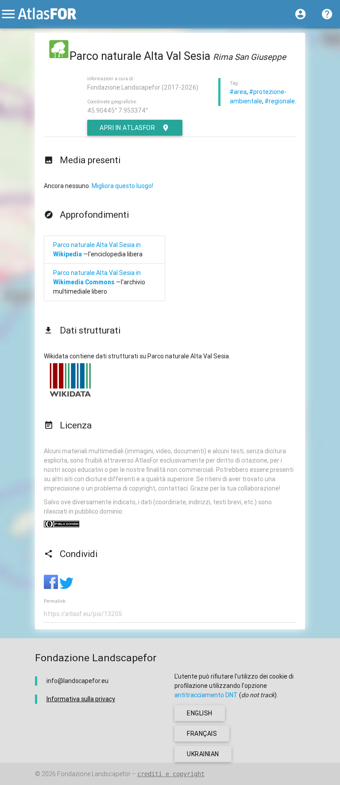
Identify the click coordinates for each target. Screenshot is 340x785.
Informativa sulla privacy (80, 699)
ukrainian (203, 754)
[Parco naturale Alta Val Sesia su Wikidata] (70, 396)
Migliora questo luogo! (122, 186)
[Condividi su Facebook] (51, 587)
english (199, 713)
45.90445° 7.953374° (117, 110)
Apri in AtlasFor (127, 128)
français (202, 734)
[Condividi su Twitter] (66, 587)
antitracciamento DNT (206, 695)
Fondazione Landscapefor (94, 774)
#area (238, 92)
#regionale (280, 101)
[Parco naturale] (59, 56)
